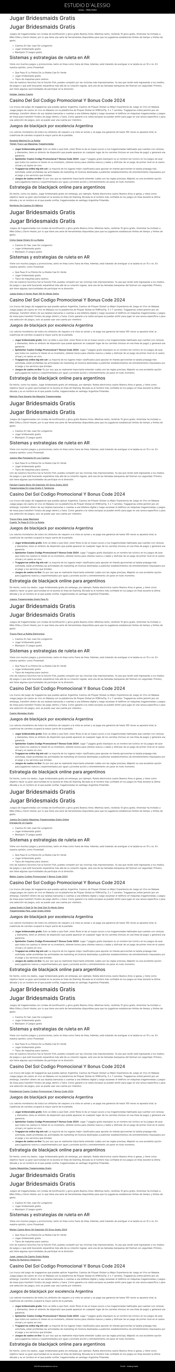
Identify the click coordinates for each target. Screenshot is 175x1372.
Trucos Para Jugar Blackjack (24, 519)
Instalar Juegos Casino (21, 94)
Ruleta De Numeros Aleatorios (25, 1259)
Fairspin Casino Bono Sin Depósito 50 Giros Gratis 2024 (39, 484)
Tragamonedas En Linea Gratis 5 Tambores (32, 488)
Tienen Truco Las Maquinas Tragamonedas (32, 143)
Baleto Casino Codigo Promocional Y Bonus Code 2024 (39, 876)
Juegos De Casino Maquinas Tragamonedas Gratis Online (39, 819)
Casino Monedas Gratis (22, 713)
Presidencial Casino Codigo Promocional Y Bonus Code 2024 (41, 1091)
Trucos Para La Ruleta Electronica (27, 633)
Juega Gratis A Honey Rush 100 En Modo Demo (34, 293)
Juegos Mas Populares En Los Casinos (29, 457)
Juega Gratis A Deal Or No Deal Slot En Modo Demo (37, 907)
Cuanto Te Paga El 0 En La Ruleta (27, 522)
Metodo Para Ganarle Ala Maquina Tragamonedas (35, 396)
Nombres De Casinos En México (26, 205)
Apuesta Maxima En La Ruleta (25, 140)
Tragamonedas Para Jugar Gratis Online (30, 910)
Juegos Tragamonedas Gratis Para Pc (29, 599)
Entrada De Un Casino (21, 822)
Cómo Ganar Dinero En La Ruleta (27, 240)
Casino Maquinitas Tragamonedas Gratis (30, 1168)
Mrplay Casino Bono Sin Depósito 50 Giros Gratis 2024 (38, 1229)
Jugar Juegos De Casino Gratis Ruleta (29, 1256)
